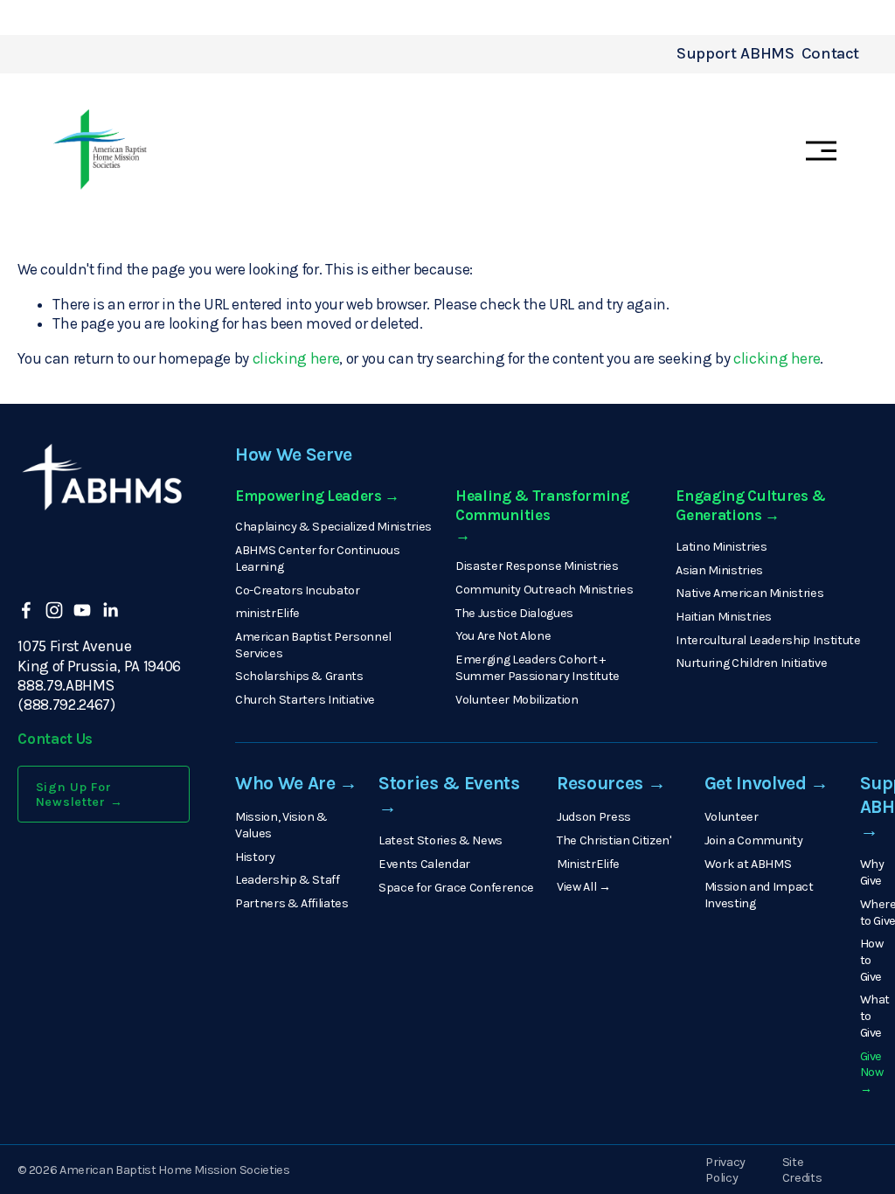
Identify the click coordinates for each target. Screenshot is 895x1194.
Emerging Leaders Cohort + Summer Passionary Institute (537, 668)
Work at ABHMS (748, 864)
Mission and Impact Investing (759, 895)
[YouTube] (82, 610)
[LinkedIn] (110, 610)
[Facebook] (26, 610)
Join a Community (753, 840)
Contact (830, 53)
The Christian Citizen (613, 840)
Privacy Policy (725, 1170)
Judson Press (594, 816)
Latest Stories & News (440, 840)
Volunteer (731, 816)
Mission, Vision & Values (281, 825)
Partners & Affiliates (292, 903)
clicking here (296, 358)
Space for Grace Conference (456, 887)
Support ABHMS (735, 53)
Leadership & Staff (287, 879)
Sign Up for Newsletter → (79, 794)
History (255, 857)
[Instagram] (54, 610)
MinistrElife (588, 864)
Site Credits (802, 1170)
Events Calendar (424, 864)
